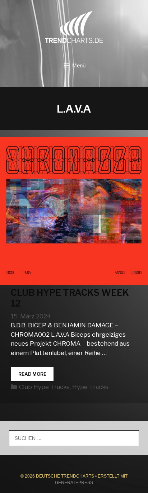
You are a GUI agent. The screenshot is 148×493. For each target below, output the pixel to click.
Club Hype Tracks (44, 386)
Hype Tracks (90, 386)
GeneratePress (74, 482)
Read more (36, 376)
